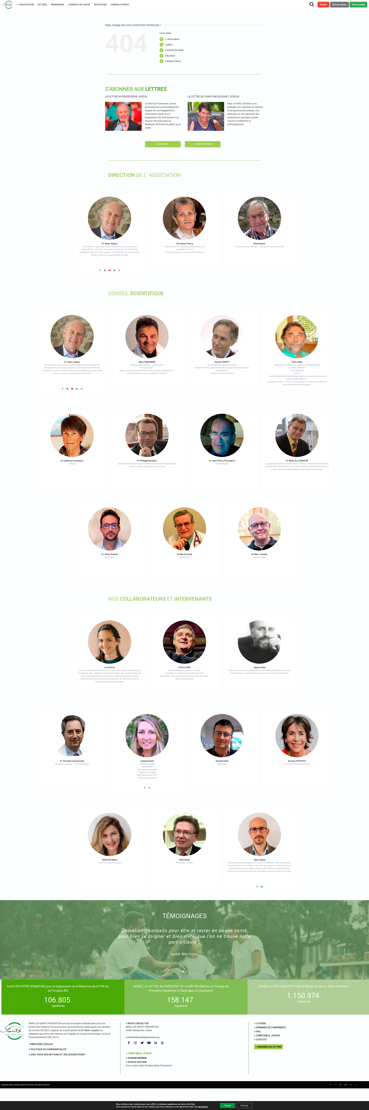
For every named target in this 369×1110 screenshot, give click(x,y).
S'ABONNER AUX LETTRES (269, 1047)
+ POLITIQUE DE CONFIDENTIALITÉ (47, 1049)
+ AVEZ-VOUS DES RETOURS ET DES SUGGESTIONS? (57, 1054)
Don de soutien (339, 4)
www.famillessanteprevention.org (142, 1037)
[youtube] (110, 270)
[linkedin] (114, 270)
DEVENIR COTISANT (203, 144)
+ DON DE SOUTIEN (136, 1062)
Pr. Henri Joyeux (109, 243)
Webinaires (57, 4)
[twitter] (105, 270)
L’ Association (25, 4)
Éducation (100, 4)
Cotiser (323, 4)
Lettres (42, 4)
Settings (244, 1105)
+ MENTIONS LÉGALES (41, 1044)
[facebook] (100, 270)
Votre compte (358, 4)
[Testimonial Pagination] (180, 971)
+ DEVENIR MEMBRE (136, 1058)
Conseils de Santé (79, 4)
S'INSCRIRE (163, 144)
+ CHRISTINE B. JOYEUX (138, 1053)
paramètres (203, 1107)
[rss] (119, 270)
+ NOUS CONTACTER (137, 1023)
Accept (227, 1105)
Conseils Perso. (119, 4)
